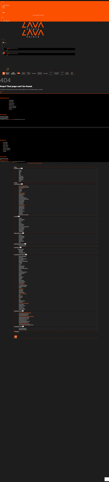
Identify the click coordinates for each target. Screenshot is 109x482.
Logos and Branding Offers (24, 187)
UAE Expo (21, 212)
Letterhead (21, 250)
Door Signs (21, 238)
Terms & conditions (12, 106)
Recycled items (22, 273)
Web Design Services (23, 329)
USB (19, 294)
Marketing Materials (40, 73)
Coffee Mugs (21, 203)
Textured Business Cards (23, 322)
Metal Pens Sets (22, 300)
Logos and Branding (22, 328)
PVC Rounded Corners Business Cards (26, 324)
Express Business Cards (23, 315)
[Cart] (3, 10)
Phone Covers (21, 196)
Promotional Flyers (22, 245)
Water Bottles (21, 201)
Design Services (67, 73)
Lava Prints (39, 163)
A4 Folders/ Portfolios (23, 285)
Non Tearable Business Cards (24, 321)
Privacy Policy (11, 103)
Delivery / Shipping (12, 107)
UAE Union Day (21, 211)
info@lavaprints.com (4, 118)
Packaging (45, 73)
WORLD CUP (17, 168)
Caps (20, 172)
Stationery (34, 73)
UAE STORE (11, 100)
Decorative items (22, 281)
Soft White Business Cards (24, 318)
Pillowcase (21, 195)
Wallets (20, 287)
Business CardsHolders (23, 261)
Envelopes (21, 251)
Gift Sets (20, 262)
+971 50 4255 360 (5, 117)
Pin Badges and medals (23, 268)
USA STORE (11, 101)
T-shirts (20, 189)
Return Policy (11, 104)
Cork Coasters (21, 200)
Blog (15, 167)
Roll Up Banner (21, 236)
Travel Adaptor (21, 308)
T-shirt (20, 170)
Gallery (72, 74)
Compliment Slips (22, 252)
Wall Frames (21, 225)
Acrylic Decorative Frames (24, 199)
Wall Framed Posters (23, 197)
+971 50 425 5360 (8, 1)
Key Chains (21, 257)
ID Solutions (21, 276)
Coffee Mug (21, 178)
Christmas (21, 209)
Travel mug (21, 176)
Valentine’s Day (21, 207)
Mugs (20, 269)
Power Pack (21, 306)
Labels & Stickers (50, 73)
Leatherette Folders (22, 286)
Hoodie (20, 171)
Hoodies (20, 190)
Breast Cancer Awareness (24, 214)
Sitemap (4, 151)
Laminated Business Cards (24, 313)
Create (16, 216)
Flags (20, 242)
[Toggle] (22, 168)
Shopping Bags (22, 194)
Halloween (21, 213)
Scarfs (20, 275)
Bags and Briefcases (22, 258)
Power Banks (21, 304)
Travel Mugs (21, 202)
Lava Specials (17, 184)
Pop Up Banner (21, 237)
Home (15, 182)
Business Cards (28, 73)
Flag (19, 173)
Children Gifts (21, 282)
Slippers (20, 274)
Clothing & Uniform (62, 73)
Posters (20, 234)
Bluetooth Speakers (22, 256)
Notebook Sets (22, 292)
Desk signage (21, 280)
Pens (20, 299)
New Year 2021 (22, 208)
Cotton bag (21, 179)
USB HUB (20, 297)
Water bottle (21, 177)
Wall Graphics (21, 240)
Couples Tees (21, 206)
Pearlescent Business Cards (24, 317)
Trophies (20, 270)
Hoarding (20, 239)
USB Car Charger (22, 309)
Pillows (20, 279)
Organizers (21, 291)
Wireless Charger (22, 305)
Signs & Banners (23, 73)
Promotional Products (56, 73)
